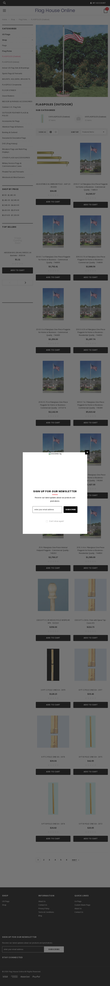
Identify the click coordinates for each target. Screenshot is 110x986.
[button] (87, 452)
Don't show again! (56, 521)
